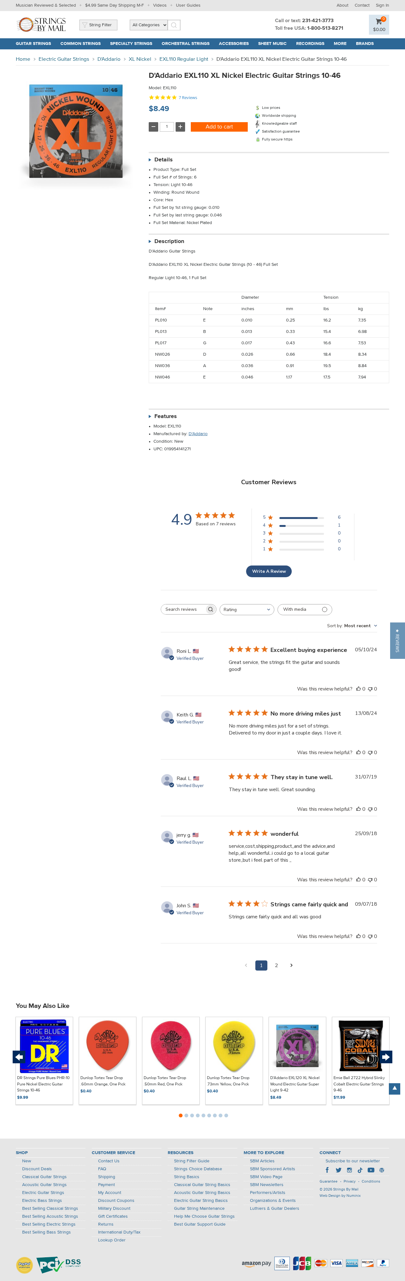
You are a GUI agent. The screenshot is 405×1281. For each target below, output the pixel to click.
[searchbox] (183, 609)
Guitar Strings (33, 43)
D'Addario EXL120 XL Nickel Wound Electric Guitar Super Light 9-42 (295, 1084)
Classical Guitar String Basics (202, 1185)
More (340, 43)
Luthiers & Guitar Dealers (274, 1208)
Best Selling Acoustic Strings (50, 1216)
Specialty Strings (131, 43)
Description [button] (169, 241)
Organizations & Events (273, 1200)
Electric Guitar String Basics (201, 1200)
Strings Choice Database (198, 1169)
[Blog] (381, 1170)
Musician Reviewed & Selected (46, 5)
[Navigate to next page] (292, 965)
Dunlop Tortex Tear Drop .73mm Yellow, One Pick (228, 1081)
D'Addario (109, 59)
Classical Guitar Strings (44, 1177)
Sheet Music (272, 43)
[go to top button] (394, 1089)
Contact (362, 5)
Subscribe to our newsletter (353, 1161)
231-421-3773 (317, 20)
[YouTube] (371, 1170)
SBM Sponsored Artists (272, 1169)
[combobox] (247, 609)
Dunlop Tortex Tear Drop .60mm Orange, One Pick (103, 1081)
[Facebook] (328, 1170)
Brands (365, 43)
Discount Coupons (116, 1200)
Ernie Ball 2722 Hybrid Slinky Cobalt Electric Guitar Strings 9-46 (359, 1084)
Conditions (371, 1182)
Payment (106, 1185)
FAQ (102, 1169)
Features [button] (165, 416)
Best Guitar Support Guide (200, 1224)
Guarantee (329, 1182)
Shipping (106, 1177)
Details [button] (163, 160)
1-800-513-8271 (325, 28)
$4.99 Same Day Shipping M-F (114, 5)
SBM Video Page (266, 1177)
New (26, 1161)
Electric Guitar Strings (64, 59)
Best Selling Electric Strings (49, 1224)
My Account (109, 1192)
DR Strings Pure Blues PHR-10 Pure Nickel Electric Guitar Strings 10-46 (43, 1084)
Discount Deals (37, 1169)
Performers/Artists (267, 1192)
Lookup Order (112, 1240)
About (342, 5)
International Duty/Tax (119, 1232)
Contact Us (109, 1161)
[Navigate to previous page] (246, 965)
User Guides (188, 5)
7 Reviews (188, 97)
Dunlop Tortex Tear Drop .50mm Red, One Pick (165, 1081)
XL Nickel (140, 59)
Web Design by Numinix (340, 1196)
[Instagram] (349, 1170)
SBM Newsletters (267, 1185)
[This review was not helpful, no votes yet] (370, 688)
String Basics (186, 1177)
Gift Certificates (113, 1216)
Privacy (350, 1182)
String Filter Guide (191, 1161)
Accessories (234, 43)
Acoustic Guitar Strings (44, 1185)
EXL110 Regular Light (183, 59)
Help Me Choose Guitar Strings (204, 1216)
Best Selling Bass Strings (46, 1232)
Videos (160, 5)
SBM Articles (262, 1161)
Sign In (382, 5)
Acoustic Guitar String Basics (202, 1192)
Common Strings (80, 43)
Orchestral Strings (185, 43)
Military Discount (114, 1208)
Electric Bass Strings (42, 1200)
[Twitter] (338, 1170)
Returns (106, 1224)
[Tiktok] (360, 1170)
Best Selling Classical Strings (50, 1208)
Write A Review (269, 571)
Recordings (310, 43)
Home (23, 59)
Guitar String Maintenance (199, 1208)
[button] (397, 640)
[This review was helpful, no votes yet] (358, 688)
